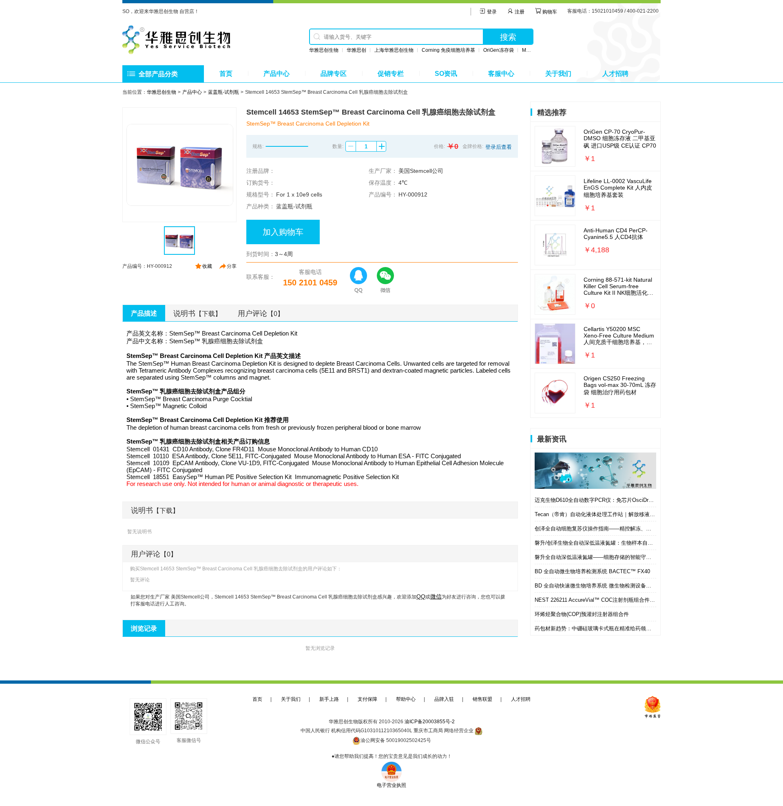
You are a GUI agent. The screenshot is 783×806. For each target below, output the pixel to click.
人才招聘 (615, 73)
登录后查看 (498, 147)
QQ (420, 596)
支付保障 (367, 699)
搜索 (508, 37)
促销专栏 (391, 73)
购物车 (549, 12)
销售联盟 (482, 699)
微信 (436, 596)
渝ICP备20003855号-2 (430, 721)
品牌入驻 (444, 699)
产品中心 (276, 73)
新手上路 (329, 699)
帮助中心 (406, 699)
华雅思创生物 (323, 50)
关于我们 (558, 73)
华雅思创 (356, 50)
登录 (491, 12)
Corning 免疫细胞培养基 (448, 50)
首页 (225, 73)
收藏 (207, 266)
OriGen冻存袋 (498, 50)
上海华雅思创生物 (394, 50)
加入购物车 (283, 231)
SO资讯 (446, 73)
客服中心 (501, 73)
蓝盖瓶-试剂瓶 (223, 92)
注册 (518, 12)
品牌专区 (334, 73)
